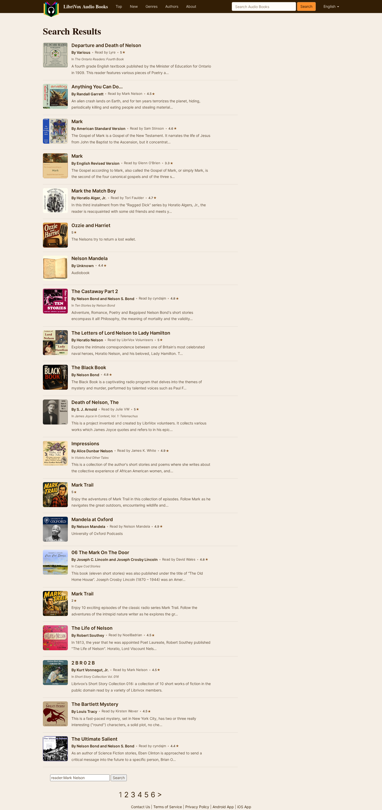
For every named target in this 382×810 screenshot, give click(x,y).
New (134, 6)
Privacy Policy (197, 807)
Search (306, 6)
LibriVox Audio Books (85, 6)
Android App (223, 807)
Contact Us (140, 807)
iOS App (244, 807)
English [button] (330, 6)
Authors (171, 6)
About (191, 6)
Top (119, 6)
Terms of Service (167, 807)
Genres (151, 6)
